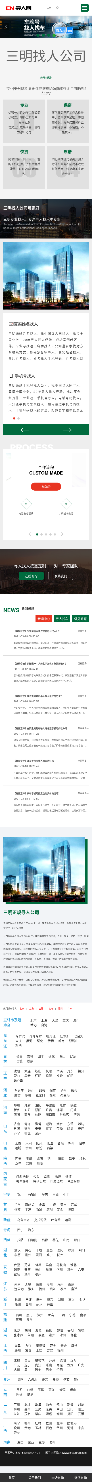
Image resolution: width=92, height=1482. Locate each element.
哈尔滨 (20, 1036)
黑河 (29, 1040)
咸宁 (49, 1254)
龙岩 (51, 1315)
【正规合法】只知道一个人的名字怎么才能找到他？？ (40, 663)
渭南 (61, 1158)
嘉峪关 (29, 1204)
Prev (6, 26)
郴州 (52, 1335)
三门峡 (72, 1109)
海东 (31, 1229)
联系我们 (60, 576)
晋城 (61, 1143)
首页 (11, 1477)
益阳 (31, 1335)
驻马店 (64, 1114)
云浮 (81, 1413)
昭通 (19, 1394)
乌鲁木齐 (23, 1219)
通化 (51, 1056)
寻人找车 (62, 618)
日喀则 (32, 1239)
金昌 (42, 1204)
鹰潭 (74, 1345)
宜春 (28, 1350)
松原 (30, 1061)
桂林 (38, 1423)
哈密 (68, 1219)
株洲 (28, 1330)
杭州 (50, 1008)
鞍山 (38, 1071)
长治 (50, 1143)
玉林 (38, 1427)
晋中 (82, 1143)
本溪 (59, 1071)
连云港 (19, 1288)
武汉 (17, 1250)
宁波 (28, 1299)
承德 (28, 1095)
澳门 (76, 1020)
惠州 (27, 1409)
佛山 (59, 1404)
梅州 (17, 1409)
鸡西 (18, 1045)
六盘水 (32, 1379)
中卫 (66, 1194)
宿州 (59, 1269)
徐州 (39, 1284)
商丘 (27, 1114)
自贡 (27, 1360)
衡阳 (49, 1330)
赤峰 (58, 1176)
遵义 (45, 1379)
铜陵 (17, 1269)
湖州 (61, 1299)
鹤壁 (73, 1105)
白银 (53, 1204)
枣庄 (81, 1128)
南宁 (17, 1423)
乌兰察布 (73, 1181)
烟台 (59, 1123)
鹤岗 (61, 1040)
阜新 (27, 1075)
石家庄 (19, 1090)
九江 (28, 1345)
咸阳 (40, 1158)
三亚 (31, 1442)
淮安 (31, 1288)
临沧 (30, 1394)
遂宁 (27, 1365)
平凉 (28, 1209)
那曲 (77, 1239)
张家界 (18, 1335)
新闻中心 (44, 618)
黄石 (28, 1250)
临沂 (70, 1128)
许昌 (49, 1109)
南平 (83, 1315)
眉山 (27, 1369)
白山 (62, 1056)
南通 (71, 1284)
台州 (28, 1304)
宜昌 (49, 1250)
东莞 (49, 1409)
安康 (29, 1163)
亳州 (38, 1274)
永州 (63, 1335)
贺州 (59, 1427)
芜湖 (27, 1264)
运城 (18, 1148)
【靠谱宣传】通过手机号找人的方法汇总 (34, 760)
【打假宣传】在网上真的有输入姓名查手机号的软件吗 (40, 728)
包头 (36, 1176)
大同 (28, 1143)
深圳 (60, 1008)
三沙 (42, 1442)
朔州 (71, 1143)
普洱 (62, 1389)
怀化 (74, 1335)
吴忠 (45, 1194)
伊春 (51, 1040)
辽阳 (38, 1075)
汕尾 (38, 1409)
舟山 (50, 1304)
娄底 (41, 1335)
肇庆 (38, 1413)
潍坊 (81, 1123)
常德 (81, 1330)
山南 (66, 1239)
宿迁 (74, 1288)
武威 (74, 1204)
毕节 (66, 1379)
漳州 (40, 1315)
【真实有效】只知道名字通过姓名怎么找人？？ (37, 631)
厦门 (29, 1315)
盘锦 (49, 1075)
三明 (62, 1315)
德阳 (63, 1360)
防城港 (72, 1423)
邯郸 (42, 1090)
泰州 (63, 1288)
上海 (31, 1008)
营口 (17, 1075)
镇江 (53, 1288)
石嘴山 (32, 1194)
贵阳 (20, 1379)
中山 (59, 1409)
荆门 (82, 1250)
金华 (82, 1299)
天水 (63, 1204)
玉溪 (41, 1389)
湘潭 (38, 1330)
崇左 (17, 1432)
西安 (18, 1158)
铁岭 (59, 1075)
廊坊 (17, 1095)
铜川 (50, 1158)
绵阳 (73, 1360)
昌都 (45, 1239)
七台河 (78, 1036)
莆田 (19, 1319)
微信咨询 (80, 1477)
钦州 (17, 1427)
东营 (70, 1123)
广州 (70, 1008)
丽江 (51, 1389)
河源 (81, 1404)
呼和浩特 (22, 1176)
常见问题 (80, 618)
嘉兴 (71, 1299)
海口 (20, 1442)
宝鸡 (29, 1158)
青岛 (27, 1123)
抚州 (60, 1350)
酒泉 (39, 1209)
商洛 (40, 1163)
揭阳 (70, 1413)
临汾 (39, 1148)
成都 (17, 1360)
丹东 (70, 1071)
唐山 (31, 1090)
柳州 (27, 1423)
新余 (64, 1345)
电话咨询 (46, 486)
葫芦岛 (18, 1080)
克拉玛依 (40, 1219)
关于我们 (34, 1477)
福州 (19, 1315)
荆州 (28, 1254)
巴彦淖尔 (56, 1181)
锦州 (81, 1071)
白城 (19, 1061)
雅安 (38, 1369)
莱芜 (49, 1128)
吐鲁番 (56, 1219)
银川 (20, 1194)
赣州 (18, 1350)
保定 (53, 1090)
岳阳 (70, 1330)
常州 (49, 1284)
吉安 (50, 1350)
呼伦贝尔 (39, 1181)
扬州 (42, 1288)
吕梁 (50, 1148)
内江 (38, 1365)
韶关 (70, 1404)
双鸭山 (73, 1040)
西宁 (20, 1229)
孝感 (17, 1254)
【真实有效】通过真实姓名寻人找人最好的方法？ (38, 696)
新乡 (17, 1109)
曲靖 (30, 1389)
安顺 (55, 1379)
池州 (27, 1274)
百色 (49, 1427)
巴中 (49, 1369)
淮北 (73, 1264)
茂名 (27, 1413)
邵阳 (60, 1330)
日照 (17, 1128)
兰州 (17, 1204)
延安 (72, 1158)
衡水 (53, 1095)
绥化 (40, 1040)
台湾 (44, 1025)
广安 (81, 1365)
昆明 (19, 1389)
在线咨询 (31, 576)
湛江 (17, 1413)
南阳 (17, 1114)
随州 (60, 1254)
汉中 (18, 1163)
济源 (76, 1114)
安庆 (27, 1269)
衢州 (18, 1304)
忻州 (28, 1148)
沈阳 (17, 1071)
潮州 (59, 1413)
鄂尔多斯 (22, 1181)
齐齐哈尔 (35, 1036)
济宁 (17, 1133)
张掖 (17, 1209)
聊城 (27, 1133)
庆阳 (49, 1209)
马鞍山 (61, 1264)
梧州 (49, 1423)
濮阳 (38, 1109)
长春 (19, 1056)
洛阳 (38, 1105)
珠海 (38, 1404)
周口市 (50, 1114)
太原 (18, 1143)
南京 (17, 1284)
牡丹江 (51, 1036)
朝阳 (70, 1075)
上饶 (39, 1350)
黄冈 (39, 1254)
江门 (70, 1409)
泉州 (29, 1319)
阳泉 (39, 1143)
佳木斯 (64, 1036)
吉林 (30, 1056)
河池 (70, 1427)
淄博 (38, 1123)
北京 (22, 1008)
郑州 (17, 1105)
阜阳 (49, 1269)
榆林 (82, 1158)
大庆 (18, 1040)
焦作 (63, 1105)
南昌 (18, 1345)
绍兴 (50, 1299)
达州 (17, 1369)
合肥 (41, 1008)
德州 (27, 1128)
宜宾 (70, 1365)
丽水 (39, 1304)
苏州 (60, 1284)
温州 (39, 1299)
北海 (59, 1423)
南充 (59, 1365)
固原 (55, 1194)
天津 (55, 1020)
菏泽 (59, 1128)
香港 (33, 1025)
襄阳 (60, 1250)
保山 (73, 1389)
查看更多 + (83, 630)
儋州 (52, 1442)
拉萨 (20, 1239)
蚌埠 (38, 1264)
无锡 (28, 1284)
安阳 (27, 1109)
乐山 (49, 1365)
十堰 (39, 1250)
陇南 (71, 1209)
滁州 (70, 1269)
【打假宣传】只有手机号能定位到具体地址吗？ (37, 793)
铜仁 (77, 1379)
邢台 (74, 1090)
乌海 (47, 1176)
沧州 (63, 1090)
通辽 (68, 1176)
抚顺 (49, 1071)
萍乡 (53, 1345)
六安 (81, 1269)
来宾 (81, 1427)
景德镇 (40, 1345)
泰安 (38, 1128)
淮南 (49, 1264)
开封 (27, 1105)
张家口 (40, 1095)
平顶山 (50, 1105)
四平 (41, 1056)
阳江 (81, 1409)
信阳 (38, 1114)
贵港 (27, 1427)
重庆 (66, 1020)
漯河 (59, 1109)
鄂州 (71, 1250)
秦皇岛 (65, 1095)
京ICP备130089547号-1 (27, 1452)
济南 (17, 1123)
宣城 (17, 1274)
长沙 (17, 1330)
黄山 (38, 1269)
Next (86, 26)
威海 (49, 1123)
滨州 (38, 1133)
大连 (27, 1071)
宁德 (72, 1315)
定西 (60, 1209)
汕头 (49, 1404)
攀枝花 (39, 1360)
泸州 (52, 1360)
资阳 (59, 1369)
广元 (17, 1365)
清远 (49, 1413)
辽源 (73, 1056)
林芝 (55, 1239)
